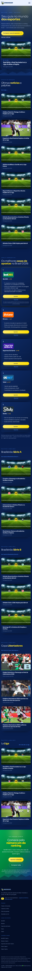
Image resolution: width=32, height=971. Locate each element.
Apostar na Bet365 (16, 859)
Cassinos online (5, 908)
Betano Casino (4, 941)
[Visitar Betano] (8, 314)
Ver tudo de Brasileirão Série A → (10, 456)
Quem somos (27, 965)
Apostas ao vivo (5, 914)
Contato (10, 967)
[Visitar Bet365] (8, 274)
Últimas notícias (5, 37)
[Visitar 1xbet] (8, 377)
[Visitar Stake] (8, 409)
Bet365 (3, 921)
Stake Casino (4, 949)
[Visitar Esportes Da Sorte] (8, 346)
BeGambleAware (8, 899)
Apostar (17, 297)
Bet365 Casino (4, 938)
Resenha (16, 299)
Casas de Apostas (5, 906)
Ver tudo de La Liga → (25, 744)
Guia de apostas (5, 911)
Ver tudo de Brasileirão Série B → (10, 554)
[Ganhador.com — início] (7, 2)
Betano (3, 923)
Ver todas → (4, 90)
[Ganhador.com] (16, 889)
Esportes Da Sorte (5, 926)
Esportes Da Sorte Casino (7, 943)
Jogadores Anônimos (23, 897)
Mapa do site (4, 967)
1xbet (2, 929)
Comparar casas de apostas (11, 33)
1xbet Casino (4, 946)
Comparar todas (16, 865)
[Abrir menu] (29, 3)
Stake (2, 931)
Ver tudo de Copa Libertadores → (10, 650)
